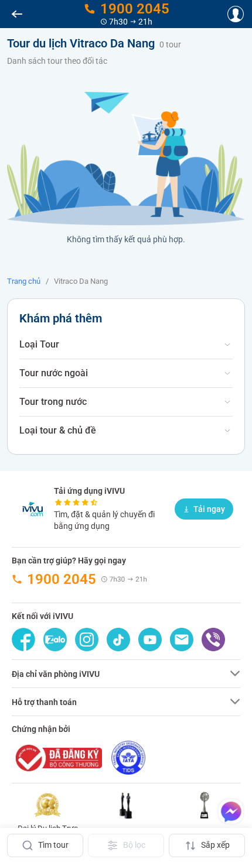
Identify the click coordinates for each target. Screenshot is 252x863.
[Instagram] (86, 639)
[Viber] (213, 639)
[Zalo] (55, 639)
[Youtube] (150, 639)
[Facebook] (23, 639)
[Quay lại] (17, 14)
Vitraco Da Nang (81, 281)
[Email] (181, 639)
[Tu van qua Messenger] (230, 811)
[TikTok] (118, 639)
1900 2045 (61, 579)
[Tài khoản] (235, 14)
